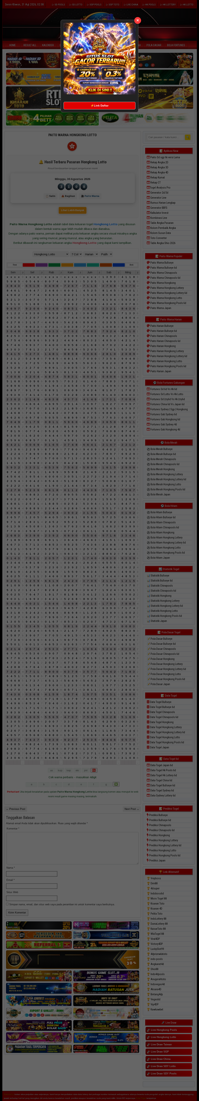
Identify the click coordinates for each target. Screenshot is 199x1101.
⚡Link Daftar (99, 105)
